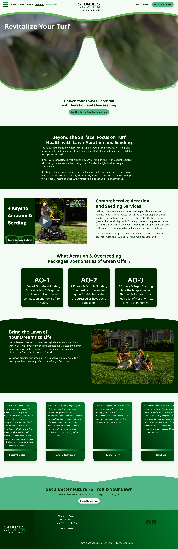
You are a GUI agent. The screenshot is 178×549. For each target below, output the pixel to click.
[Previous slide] (2, 437)
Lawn (14, 4)
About (29, 4)
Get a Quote (160, 4)
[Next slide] (175, 437)
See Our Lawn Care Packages (86, 111)
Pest (21, 4)
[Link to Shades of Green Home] (89, 4)
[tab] (88, 466)
